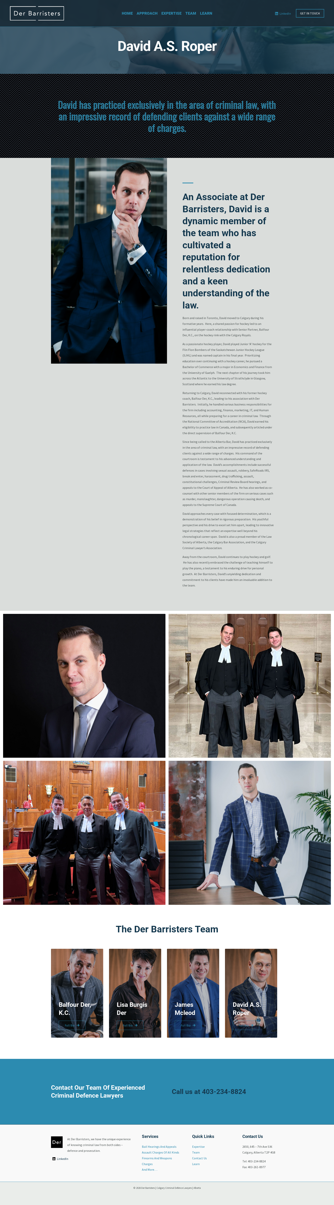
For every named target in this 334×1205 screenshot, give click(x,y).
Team (196, 1152)
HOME (127, 13)
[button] (310, 13)
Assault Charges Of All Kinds (160, 1152)
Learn (196, 1164)
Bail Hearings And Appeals (159, 1147)
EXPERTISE (171, 13)
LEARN (206, 13)
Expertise (198, 1147)
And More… (149, 1169)
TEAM (190, 13)
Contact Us (199, 1158)
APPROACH (147, 13)
